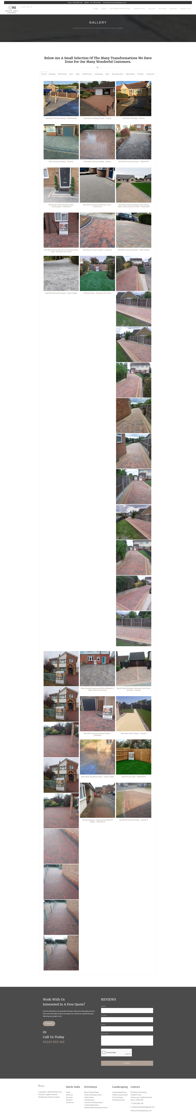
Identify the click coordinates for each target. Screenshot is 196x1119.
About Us (69, 1095)
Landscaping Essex (91, 1105)
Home (68, 1092)
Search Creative (54, 1097)
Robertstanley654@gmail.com (116, 2)
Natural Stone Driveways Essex (95, 1107)
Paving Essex (89, 1100)
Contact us (70, 1102)
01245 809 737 (26, 7)
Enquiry (49, 1023)
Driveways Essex (118, 1100)
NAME (103, 1006)
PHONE (104, 1015)
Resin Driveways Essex (93, 1095)
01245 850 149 (77, 2)
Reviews (69, 1100)
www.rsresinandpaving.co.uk (141, 1110)
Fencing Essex (117, 1097)
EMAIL (103, 1024)
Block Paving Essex (91, 1092)
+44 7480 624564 (95, 2)
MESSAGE (105, 1034)
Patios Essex (89, 1097)
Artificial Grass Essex (120, 1095)
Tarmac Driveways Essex (93, 1102)
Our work (69, 1097)
